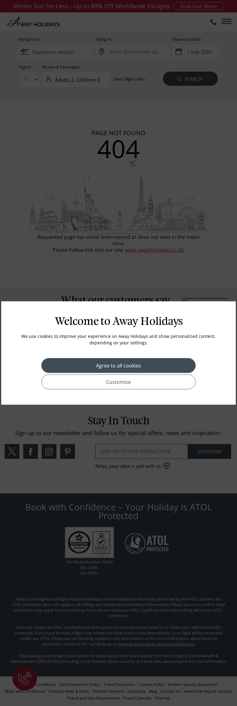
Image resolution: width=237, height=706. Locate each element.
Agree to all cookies (118, 365)
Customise (118, 382)
